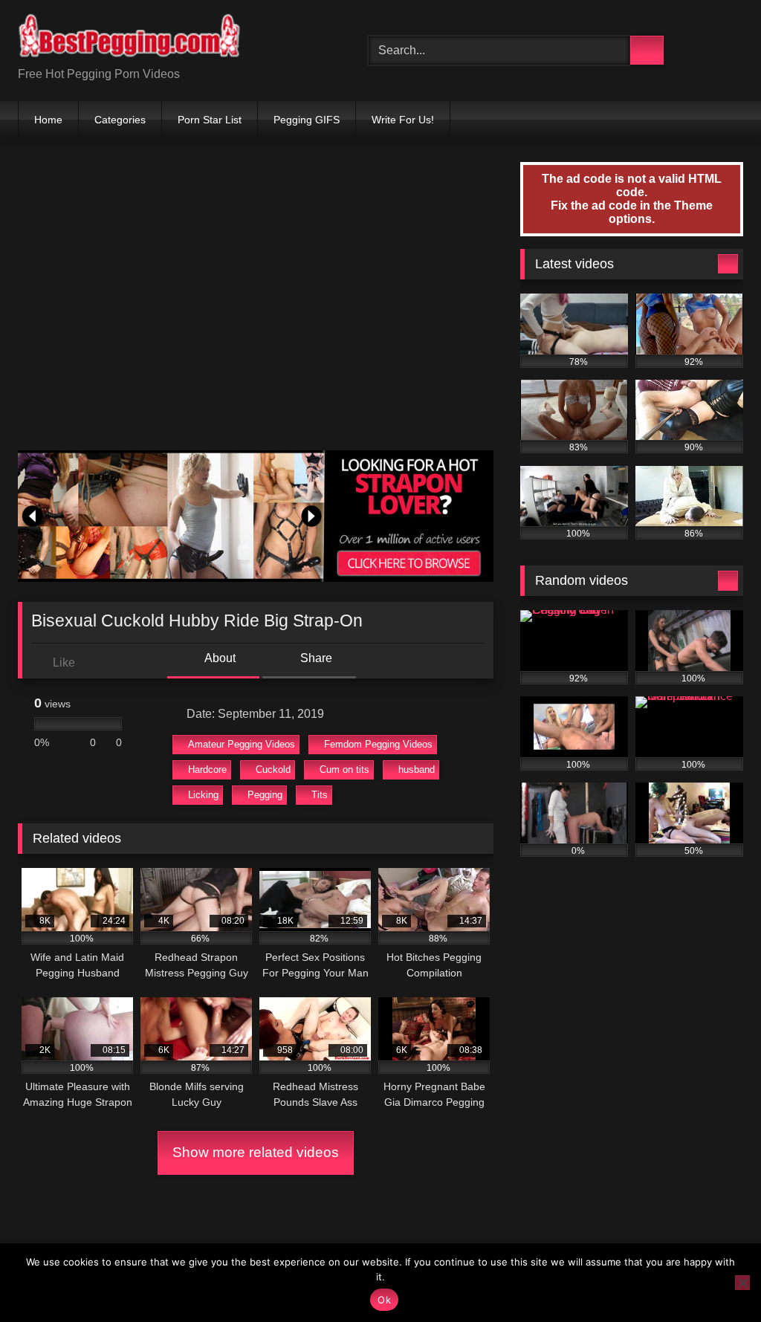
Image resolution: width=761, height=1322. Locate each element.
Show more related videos (255, 1152)
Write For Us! (403, 120)
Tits (319, 794)
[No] (742, 1282)
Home (48, 120)
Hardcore (207, 769)
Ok (384, 1300)
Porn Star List (210, 120)
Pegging (264, 794)
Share (314, 658)
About (219, 658)
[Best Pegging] (170, 38)
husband (416, 769)
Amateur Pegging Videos (241, 744)
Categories (120, 120)
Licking (203, 794)
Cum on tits (344, 769)
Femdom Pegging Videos (378, 744)
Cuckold (273, 769)
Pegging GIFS (306, 120)
